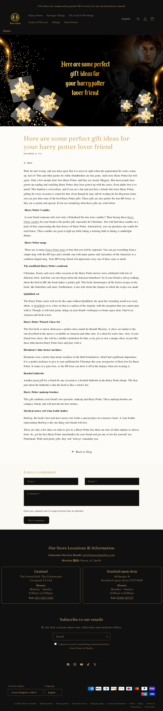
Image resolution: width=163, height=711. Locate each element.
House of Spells (29, 703)
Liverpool (41, 571)
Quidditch (39, 305)
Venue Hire (150, 707)
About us (151, 703)
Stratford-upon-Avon (122, 571)
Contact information (117, 703)
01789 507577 (125, 597)
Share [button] (29, 162)
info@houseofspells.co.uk (98, 555)
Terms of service (79, 703)
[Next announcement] (153, 6)
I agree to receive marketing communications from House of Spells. (83, 646)
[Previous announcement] (9, 6)
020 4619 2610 (44, 597)
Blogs (140, 703)
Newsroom (136, 707)
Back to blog (84, 452)
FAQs (132, 703)
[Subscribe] (106, 636)
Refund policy (46, 703)
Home (7, 30)
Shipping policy (97, 703)
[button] (36, 15)
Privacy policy (62, 703)
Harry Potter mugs (56, 249)
